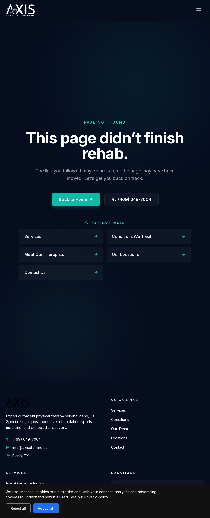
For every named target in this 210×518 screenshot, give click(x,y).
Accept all (46, 508)
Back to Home (73, 199)
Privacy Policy (96, 497)
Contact (117, 447)
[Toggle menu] (199, 10)
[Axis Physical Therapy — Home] (20, 10)
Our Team (119, 429)
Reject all (18, 508)
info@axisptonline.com (31, 447)
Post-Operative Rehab (25, 483)
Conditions (120, 419)
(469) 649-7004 (134, 199)
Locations (119, 438)
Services (118, 410)
